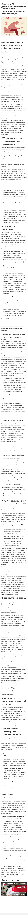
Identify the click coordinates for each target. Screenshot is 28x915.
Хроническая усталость (7, 57)
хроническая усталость (15, 341)
